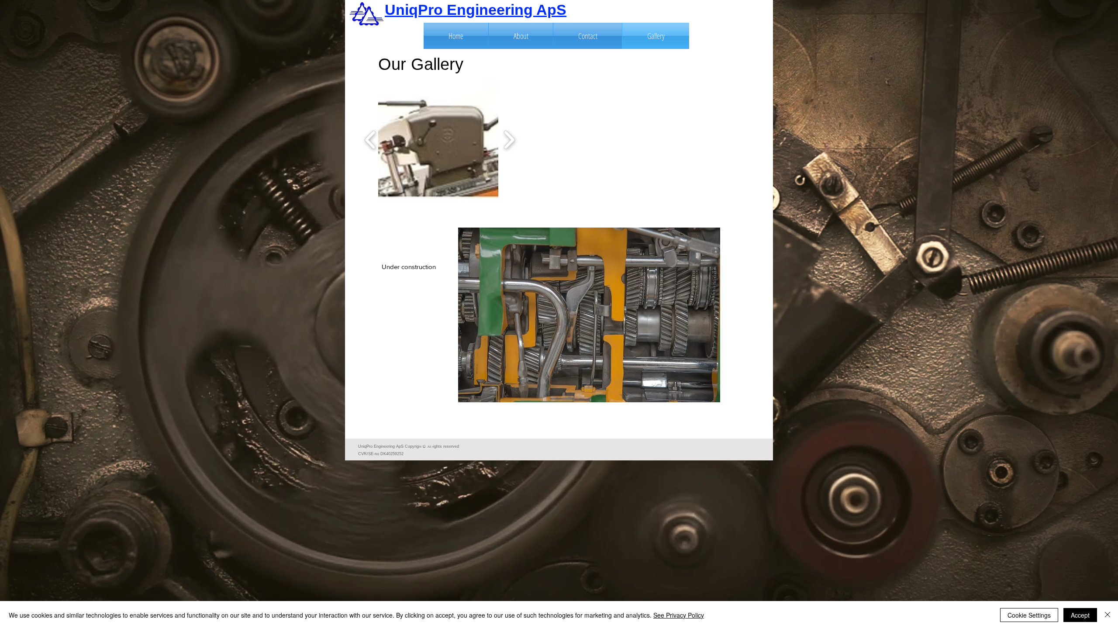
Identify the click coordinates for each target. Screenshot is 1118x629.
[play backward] (370, 140)
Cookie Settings (1029, 615)
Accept (1080, 615)
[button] (438, 139)
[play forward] (509, 140)
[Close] (1107, 615)
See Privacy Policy (678, 615)
